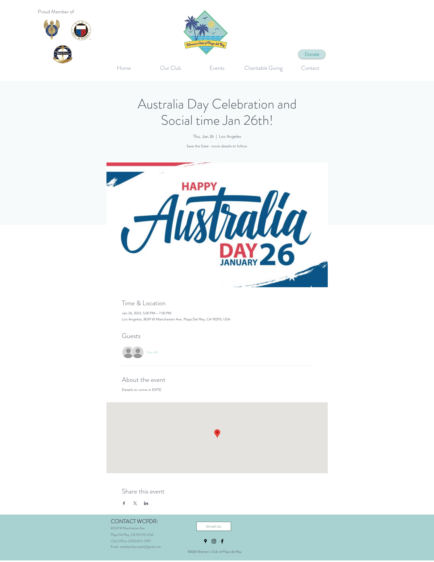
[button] (170, 66)
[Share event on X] (135, 503)
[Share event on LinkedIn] (146, 503)
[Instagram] (214, 541)
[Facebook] (222, 541)
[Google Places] (205, 541)
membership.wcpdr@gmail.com (140, 546)
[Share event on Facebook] (124, 503)
